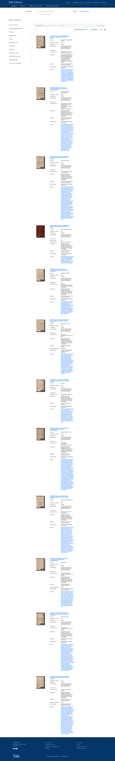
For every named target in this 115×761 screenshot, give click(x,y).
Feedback (47, 748)
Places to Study (103, 2)
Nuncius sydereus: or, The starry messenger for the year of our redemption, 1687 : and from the (59, 157)
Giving (78, 744)
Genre (11, 39)
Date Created (13, 60)
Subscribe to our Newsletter (52, 746)
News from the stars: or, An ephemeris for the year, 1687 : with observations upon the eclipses (59, 37)
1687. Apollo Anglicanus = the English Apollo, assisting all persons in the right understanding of (59, 429)
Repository (12, 35)
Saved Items (68, 2)
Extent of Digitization (16, 28)
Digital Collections (15, 20)
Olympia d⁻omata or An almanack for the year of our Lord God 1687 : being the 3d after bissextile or (59, 614)
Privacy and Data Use (82, 746)
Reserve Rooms (96, 2)
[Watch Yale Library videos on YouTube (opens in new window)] (16, 748)
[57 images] (40, 682)
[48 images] (40, 41)
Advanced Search (84, 11)
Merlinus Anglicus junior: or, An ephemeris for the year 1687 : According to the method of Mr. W (59, 226)
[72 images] (40, 325)
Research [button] (13, 6)
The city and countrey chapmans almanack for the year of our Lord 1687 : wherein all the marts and (59, 677)
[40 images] (40, 564)
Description (44, 14)
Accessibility (80, 742)
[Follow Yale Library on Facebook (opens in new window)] (13, 748)
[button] (75, 11)
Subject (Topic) (13, 53)
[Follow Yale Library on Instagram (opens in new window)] (15, 748)
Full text (49, 14)
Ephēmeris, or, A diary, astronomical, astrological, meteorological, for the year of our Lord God (59, 270)
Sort (80, 29)
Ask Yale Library (88, 2)
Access (11, 32)
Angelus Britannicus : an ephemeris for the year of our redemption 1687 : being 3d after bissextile (59, 497)
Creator (11, 49)
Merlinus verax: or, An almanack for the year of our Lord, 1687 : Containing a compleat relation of (59, 321)
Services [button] (22, 6)
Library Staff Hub (81, 748)
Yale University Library (16, 2)
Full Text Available (15, 63)
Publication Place (14, 56)
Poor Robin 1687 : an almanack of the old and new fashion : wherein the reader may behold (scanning (59, 380)
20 (94, 29)
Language (12, 46)
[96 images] (40, 231)
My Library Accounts (50, 744)
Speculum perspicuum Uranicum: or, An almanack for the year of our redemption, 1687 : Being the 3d (59, 88)
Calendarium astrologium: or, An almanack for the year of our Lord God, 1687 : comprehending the (59, 559)
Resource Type (13, 42)
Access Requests (75, 2)
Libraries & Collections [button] (35, 6)
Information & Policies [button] (52, 6)
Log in (82, 2)
